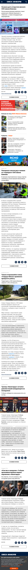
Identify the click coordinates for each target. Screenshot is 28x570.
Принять (14, 568)
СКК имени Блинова (20, 113)
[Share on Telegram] (21, 92)
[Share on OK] (18, 92)
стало (6, 86)
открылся (11, 353)
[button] (2, 2)
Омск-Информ (14, 2)
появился (11, 357)
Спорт (12, 4)
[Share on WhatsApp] (25, 92)
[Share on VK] (16, 92)
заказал (23, 87)
